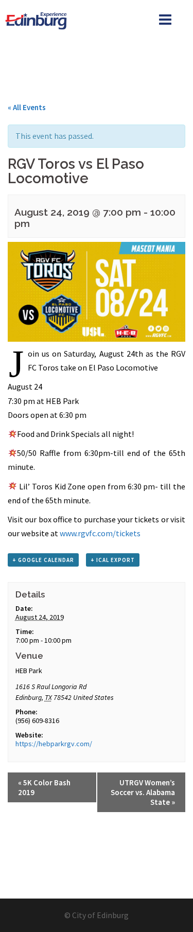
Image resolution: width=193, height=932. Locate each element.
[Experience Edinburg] (37, 19)
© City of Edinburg (96, 915)
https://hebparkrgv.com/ (53, 743)
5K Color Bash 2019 (44, 787)
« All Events (27, 107)
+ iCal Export (113, 560)
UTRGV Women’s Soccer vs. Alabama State (143, 792)
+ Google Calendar (43, 560)
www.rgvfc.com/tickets (100, 533)
